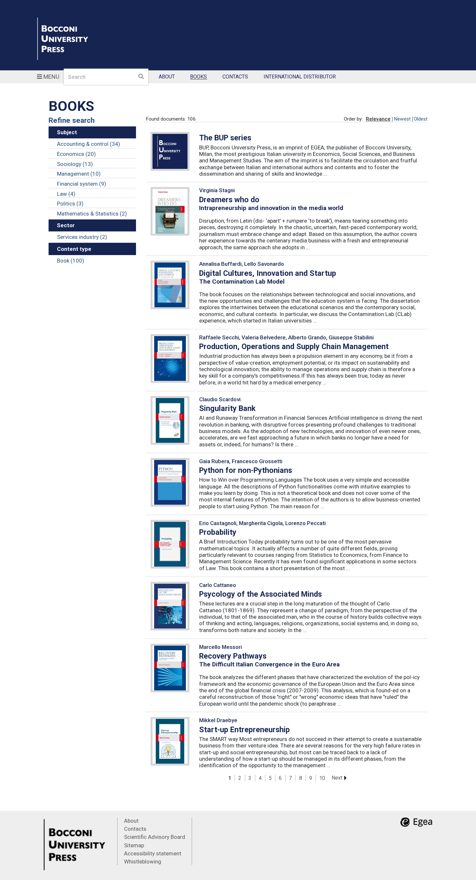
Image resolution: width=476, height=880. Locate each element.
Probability (217, 532)
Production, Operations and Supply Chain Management (294, 346)
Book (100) (70, 260)
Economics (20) (76, 154)
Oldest (420, 119)
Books (198, 77)
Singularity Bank (227, 408)
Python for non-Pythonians (245, 470)
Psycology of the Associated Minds (260, 594)
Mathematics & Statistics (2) (92, 213)
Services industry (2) (82, 237)
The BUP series (225, 137)
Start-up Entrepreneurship (244, 729)
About (167, 77)
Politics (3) (70, 203)
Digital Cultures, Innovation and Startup (267, 273)
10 (322, 778)
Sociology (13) (75, 164)
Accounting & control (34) (88, 144)
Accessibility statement (152, 853)
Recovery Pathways (232, 656)
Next (337, 778)
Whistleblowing (142, 861)
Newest (402, 119)
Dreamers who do (229, 199)
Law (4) (66, 194)
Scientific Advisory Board (154, 837)
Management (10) (79, 173)
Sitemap (134, 845)
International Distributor (300, 77)
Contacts (235, 77)
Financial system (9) (81, 184)
